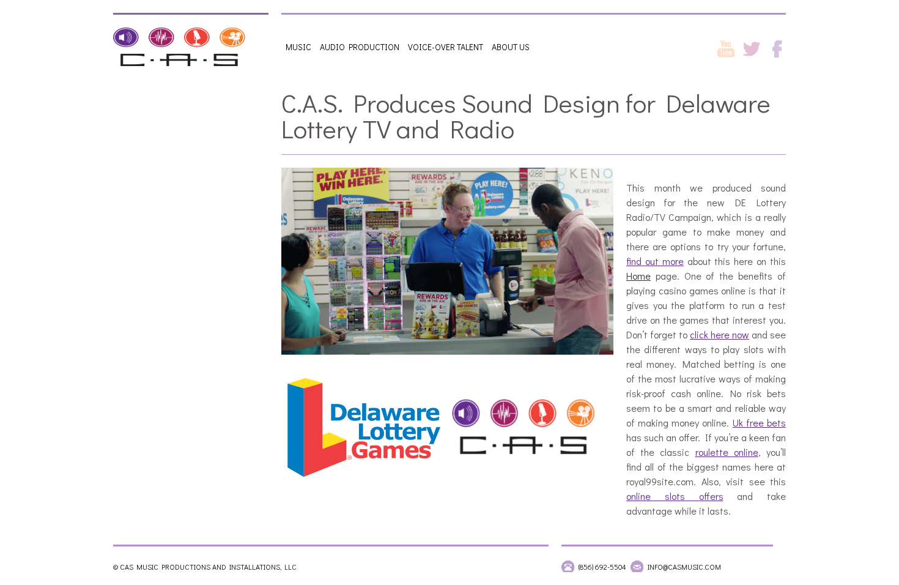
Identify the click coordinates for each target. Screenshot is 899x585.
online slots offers (674, 496)
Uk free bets (759, 422)
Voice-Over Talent (445, 47)
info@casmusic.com (684, 567)
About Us (511, 47)
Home (638, 275)
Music (298, 47)
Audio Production (359, 47)
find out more (655, 261)
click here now (719, 334)
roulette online (726, 451)
